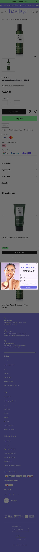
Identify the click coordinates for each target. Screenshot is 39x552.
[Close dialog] (37, 263)
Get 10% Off (28, 287)
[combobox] (22, 281)
